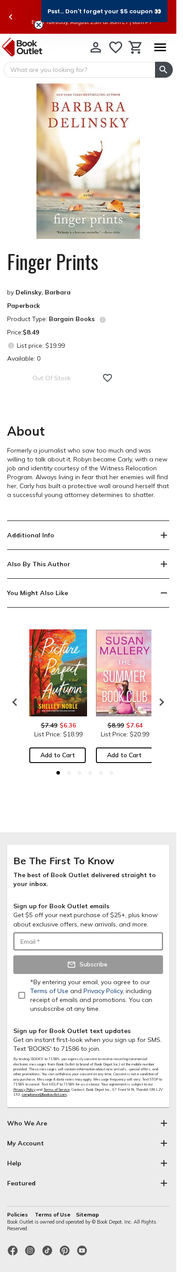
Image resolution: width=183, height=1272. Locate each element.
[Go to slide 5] (101, 773)
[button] (104, 11)
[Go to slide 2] (69, 773)
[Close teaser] (38, 24)
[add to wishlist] (107, 378)
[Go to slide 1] (58, 773)
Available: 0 (23, 358)
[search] (164, 70)
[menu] (160, 47)
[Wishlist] (116, 47)
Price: (23, 332)
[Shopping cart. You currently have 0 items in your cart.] (136, 47)
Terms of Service (57, 1089)
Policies (18, 1214)
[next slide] (159, 702)
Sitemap (87, 1214)
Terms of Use (53, 1214)
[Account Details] (96, 47)
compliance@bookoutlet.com (44, 1094)
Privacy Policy (24, 1089)
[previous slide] (10, 17)
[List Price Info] (11, 345)
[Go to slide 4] (90, 773)
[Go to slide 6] (111, 773)
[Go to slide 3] (79, 773)
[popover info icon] (103, 319)
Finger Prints (52, 262)
